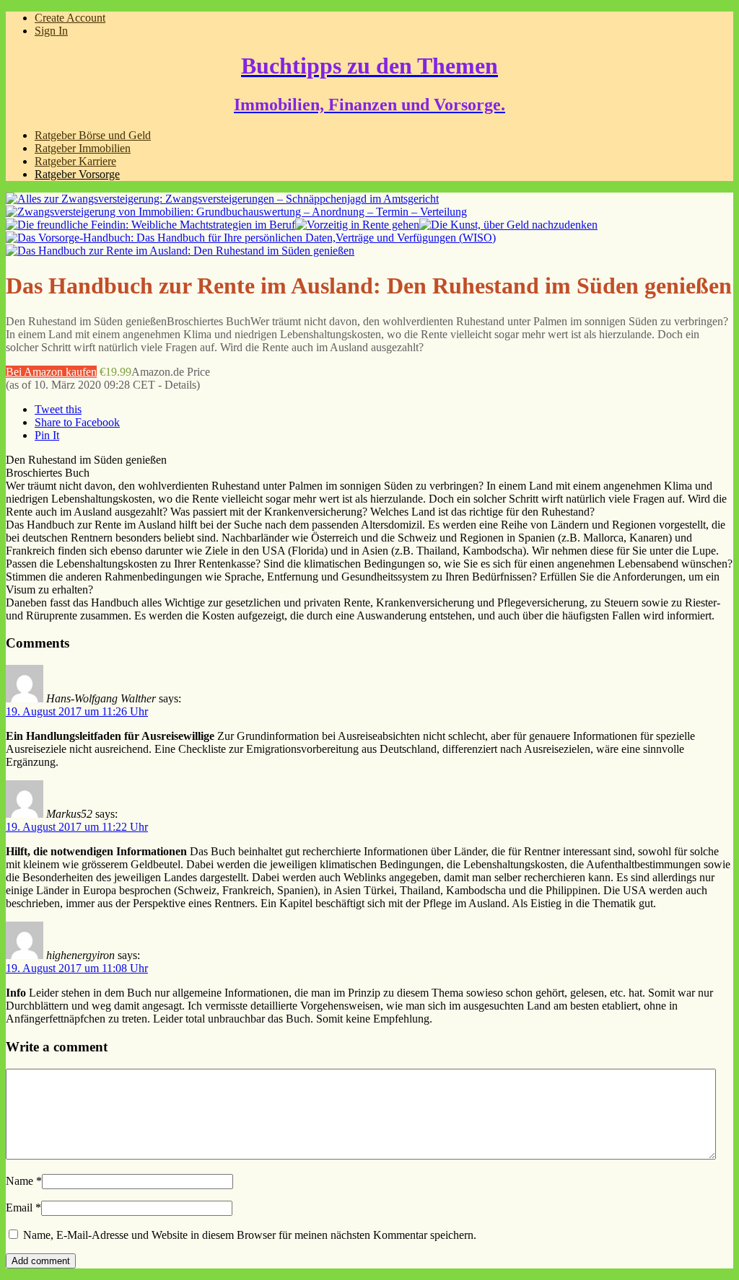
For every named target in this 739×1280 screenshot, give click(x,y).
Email (19, 1207)
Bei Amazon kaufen (51, 372)
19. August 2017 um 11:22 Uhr (77, 827)
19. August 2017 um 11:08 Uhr (77, 968)
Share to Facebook (77, 422)
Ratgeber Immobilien (83, 148)
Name (19, 1181)
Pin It (47, 435)
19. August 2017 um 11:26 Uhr (77, 711)
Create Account (70, 18)
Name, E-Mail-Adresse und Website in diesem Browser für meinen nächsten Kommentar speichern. (249, 1235)
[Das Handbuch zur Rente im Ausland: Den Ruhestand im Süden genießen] (180, 250)
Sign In (51, 31)
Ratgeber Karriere (75, 161)
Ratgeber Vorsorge (77, 174)
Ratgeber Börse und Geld (93, 135)
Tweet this (58, 409)
